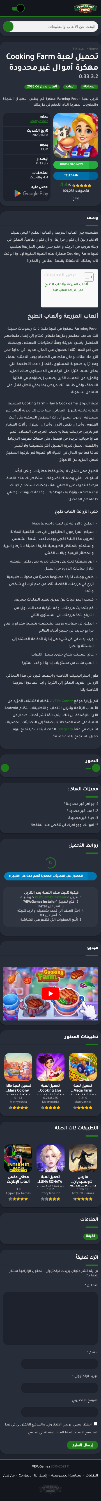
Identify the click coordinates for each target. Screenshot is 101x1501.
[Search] (8, 26)
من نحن (9, 1476)
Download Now (71, 164)
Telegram (65, 730)
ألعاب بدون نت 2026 (42, 86)
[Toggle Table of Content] (86, 277)
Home (93, 49)
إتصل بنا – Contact (33, 1476)
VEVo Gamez (62, 701)
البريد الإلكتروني (85, 1376)
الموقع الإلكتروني (85, 1401)
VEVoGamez (41, 1467)
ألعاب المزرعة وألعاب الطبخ (66, 285)
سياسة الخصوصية (66, 1476)
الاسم (92, 1352)
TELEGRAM (71, 175)
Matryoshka (39, 121)
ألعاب (70, 86)
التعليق (91, 1286)
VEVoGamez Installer (50, 898)
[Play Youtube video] (50, 993)
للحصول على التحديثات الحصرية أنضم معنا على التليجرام (46, 876)
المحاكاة (79, 49)
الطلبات (92, 1476)
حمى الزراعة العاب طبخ (67, 290)
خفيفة (90, 1236)
